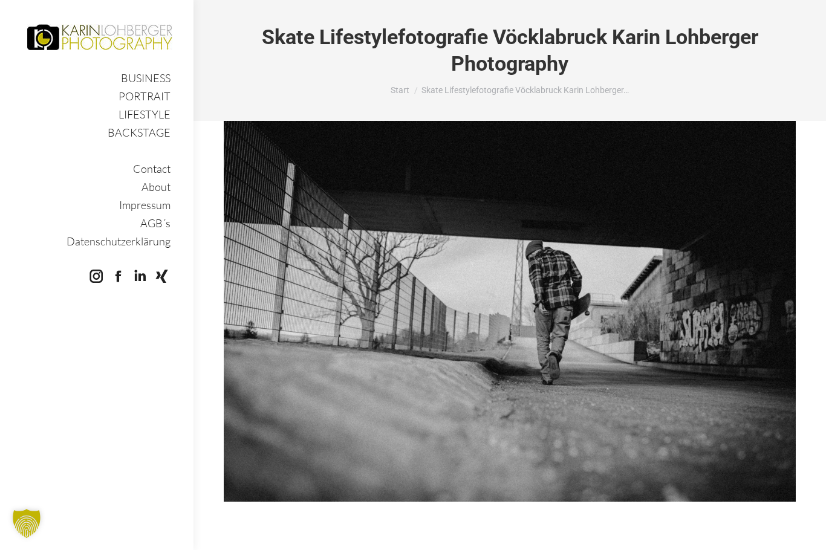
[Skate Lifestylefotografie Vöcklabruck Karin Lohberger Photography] (510, 311)
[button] (26, 523)
